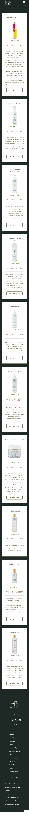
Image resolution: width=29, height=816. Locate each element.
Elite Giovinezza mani (14, 564)
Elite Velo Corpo (14, 632)
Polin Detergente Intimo (14, 239)
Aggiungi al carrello (14, 90)
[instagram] (16, 720)
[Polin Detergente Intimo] (14, 243)
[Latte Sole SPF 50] (14, 374)
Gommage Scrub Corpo (14, 439)
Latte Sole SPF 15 (14, 307)
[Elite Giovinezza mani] (14, 567)
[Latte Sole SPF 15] (14, 310)
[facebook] (9, 720)
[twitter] (13, 720)
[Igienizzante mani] (14, 107)
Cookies (11, 744)
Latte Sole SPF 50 (14, 371)
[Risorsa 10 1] (8, 1)
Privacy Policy (13, 748)
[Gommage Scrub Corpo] (14, 443)
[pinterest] (20, 720)
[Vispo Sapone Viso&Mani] (14, 175)
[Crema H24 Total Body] (14, 21)
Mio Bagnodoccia (14, 511)
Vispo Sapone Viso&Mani (14, 171)
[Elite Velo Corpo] (14, 636)
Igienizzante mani (14, 103)
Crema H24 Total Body (14, 17)
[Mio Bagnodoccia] (14, 514)
